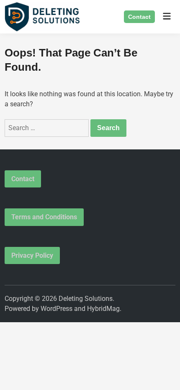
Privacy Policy (32, 255)
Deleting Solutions (86, 299)
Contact (139, 16)
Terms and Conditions (44, 217)
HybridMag (103, 309)
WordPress (56, 309)
